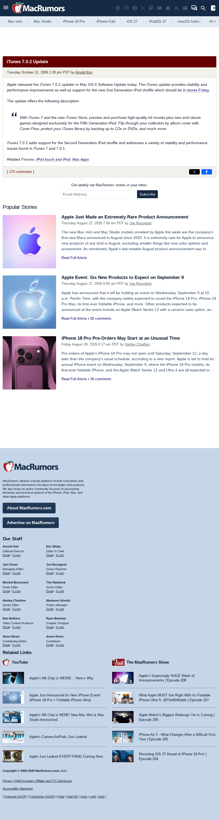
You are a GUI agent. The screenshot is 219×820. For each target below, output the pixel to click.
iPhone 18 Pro (74, 21)
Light (93, 796)
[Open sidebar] (213, 9)
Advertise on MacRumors (30, 522)
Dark (101, 796)
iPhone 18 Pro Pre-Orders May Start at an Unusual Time (120, 338)
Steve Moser (11, 636)
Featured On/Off (15, 796)
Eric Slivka (53, 546)
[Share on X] (194, 171)
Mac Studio (42, 21)
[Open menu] (6, 8)
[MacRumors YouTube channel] (159, 8)
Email (6, 555)
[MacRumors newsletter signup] (185, 8)
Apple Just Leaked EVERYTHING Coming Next (66, 756)
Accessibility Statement (18, 788)
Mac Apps (80, 159)
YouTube (20, 662)
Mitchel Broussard (15, 582)
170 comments (20, 172)
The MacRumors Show (148, 662)
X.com (16, 555)
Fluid (61, 796)
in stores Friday (196, 90)
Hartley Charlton (137, 344)
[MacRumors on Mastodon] (151, 8)
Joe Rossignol (140, 223)
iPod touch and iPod (53, 159)
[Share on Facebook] (206, 171)
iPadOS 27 (157, 21)
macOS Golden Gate (194, 21)
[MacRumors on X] (143, 8)
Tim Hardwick (55, 582)
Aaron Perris (55, 636)
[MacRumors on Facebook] (135, 8)
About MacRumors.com (29, 508)
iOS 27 (132, 21)
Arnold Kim (83, 72)
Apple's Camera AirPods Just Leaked (58, 737)
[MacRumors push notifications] (168, 8)
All (212, 21)
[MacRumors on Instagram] (126, 8)
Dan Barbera (11, 618)
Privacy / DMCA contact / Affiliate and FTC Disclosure (37, 780)
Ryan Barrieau (56, 618)
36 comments (100, 379)
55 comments (100, 318)
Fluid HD (72, 796)
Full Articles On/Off (42, 796)
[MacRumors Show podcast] (117, 8)
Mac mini (15, 21)
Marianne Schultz (58, 600)
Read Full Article (74, 258)
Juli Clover (10, 564)
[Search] (205, 8)
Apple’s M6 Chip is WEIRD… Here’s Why (61, 678)
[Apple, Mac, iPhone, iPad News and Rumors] (38, 14)
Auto (84, 796)
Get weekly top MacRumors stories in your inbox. (109, 185)
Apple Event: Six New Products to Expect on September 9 (122, 277)
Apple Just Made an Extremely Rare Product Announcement (124, 217)
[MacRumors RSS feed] (176, 8)
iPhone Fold (106, 21)
